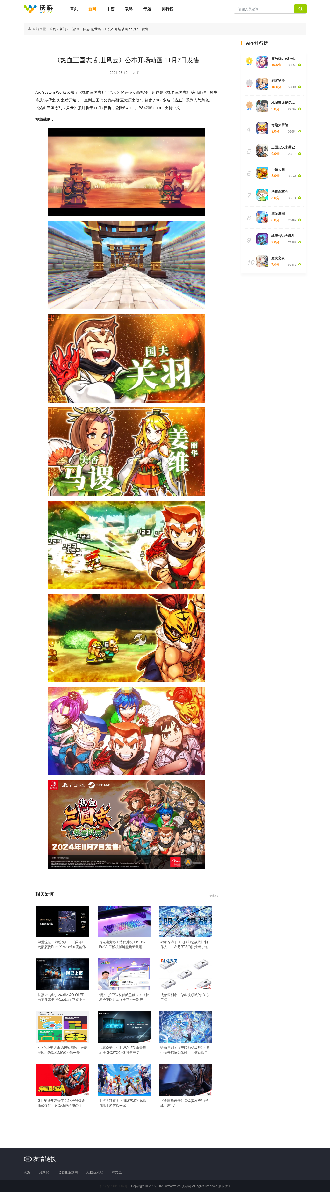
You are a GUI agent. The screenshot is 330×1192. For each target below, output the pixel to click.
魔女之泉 (278, 257)
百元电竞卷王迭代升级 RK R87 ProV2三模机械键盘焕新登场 (122, 944)
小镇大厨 (278, 169)
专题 (147, 8)
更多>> (213, 895)
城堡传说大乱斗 (283, 235)
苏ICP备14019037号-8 (114, 1186)
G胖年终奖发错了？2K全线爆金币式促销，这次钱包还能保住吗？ (61, 1103)
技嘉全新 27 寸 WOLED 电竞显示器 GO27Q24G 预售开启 (122, 1050)
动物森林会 (279, 191)
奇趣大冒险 (279, 124)
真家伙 (44, 1172)
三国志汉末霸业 (283, 146)
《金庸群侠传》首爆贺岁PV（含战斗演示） (184, 1103)
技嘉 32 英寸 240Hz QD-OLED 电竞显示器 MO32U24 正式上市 (62, 997)
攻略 (129, 8)
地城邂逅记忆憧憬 (284, 102)
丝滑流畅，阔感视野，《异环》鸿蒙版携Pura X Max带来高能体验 (62, 944)
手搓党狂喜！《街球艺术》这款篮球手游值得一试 (122, 1103)
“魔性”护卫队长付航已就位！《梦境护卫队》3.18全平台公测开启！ (124, 997)
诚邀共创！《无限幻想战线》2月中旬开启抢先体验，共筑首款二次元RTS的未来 (185, 1050)
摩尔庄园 (278, 213)
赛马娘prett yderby (286, 58)
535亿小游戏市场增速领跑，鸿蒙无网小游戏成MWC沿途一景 (62, 1050)
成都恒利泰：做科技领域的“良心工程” (184, 997)
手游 (111, 8)
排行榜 (167, 8)
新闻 (92, 8)
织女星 (117, 1172)
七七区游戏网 (67, 1172)
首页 (74, 8)
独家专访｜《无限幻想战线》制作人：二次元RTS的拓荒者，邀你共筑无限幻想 (184, 944)
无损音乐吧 (94, 1172)
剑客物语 (278, 80)
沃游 (27, 1172)
